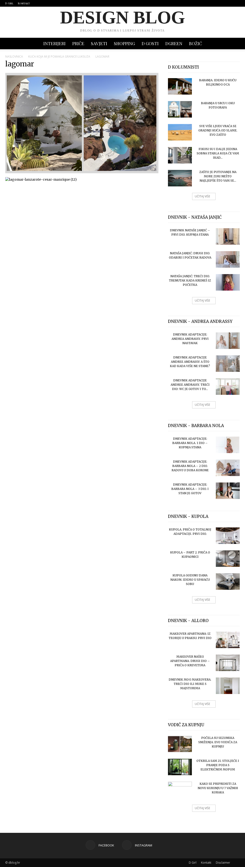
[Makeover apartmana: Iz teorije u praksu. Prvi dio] (228, 640)
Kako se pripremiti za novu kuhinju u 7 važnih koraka (218, 788)
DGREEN (173, 43)
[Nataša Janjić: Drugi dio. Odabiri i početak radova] (228, 259)
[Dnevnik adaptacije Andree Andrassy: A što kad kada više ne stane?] (228, 363)
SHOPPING (124, 43)
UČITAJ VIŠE (202, 196)
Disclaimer (223, 863)
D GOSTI (150, 43)
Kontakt (24, 3)
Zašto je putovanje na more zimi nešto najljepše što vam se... (217, 176)
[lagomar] (81, 172)
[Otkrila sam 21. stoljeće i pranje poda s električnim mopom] (180, 767)
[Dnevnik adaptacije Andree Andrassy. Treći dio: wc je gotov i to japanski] (228, 386)
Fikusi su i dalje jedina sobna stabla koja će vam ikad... (218, 153)
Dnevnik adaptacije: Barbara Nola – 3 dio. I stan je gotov (190, 489)
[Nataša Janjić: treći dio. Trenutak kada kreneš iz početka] (228, 282)
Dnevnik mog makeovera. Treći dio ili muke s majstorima (190, 684)
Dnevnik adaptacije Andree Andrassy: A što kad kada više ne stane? (190, 362)
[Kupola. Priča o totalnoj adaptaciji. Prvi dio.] (228, 535)
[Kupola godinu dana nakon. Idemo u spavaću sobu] (228, 581)
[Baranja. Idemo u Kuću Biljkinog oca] (180, 86)
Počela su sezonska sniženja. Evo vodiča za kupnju (217, 742)
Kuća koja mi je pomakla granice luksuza (59, 56)
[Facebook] (228, 3)
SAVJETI (99, 43)
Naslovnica (14, 56)
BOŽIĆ (195, 43)
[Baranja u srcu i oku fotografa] (180, 109)
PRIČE (78, 43)
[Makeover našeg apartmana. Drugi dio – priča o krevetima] (228, 663)
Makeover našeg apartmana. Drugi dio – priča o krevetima (190, 661)
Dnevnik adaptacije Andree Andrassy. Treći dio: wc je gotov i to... (190, 385)
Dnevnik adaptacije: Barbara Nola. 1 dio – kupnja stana (190, 443)
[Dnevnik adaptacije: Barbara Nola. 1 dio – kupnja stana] (228, 445)
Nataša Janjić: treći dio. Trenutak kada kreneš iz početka (190, 280)
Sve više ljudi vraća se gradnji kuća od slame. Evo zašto (217, 130)
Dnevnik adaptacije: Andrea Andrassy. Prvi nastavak (190, 339)
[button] (234, 44)
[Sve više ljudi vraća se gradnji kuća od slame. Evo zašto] (180, 132)
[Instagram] (236, 3)
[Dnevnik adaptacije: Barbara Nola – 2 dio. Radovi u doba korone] (228, 468)
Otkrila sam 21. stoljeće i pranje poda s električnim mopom (217, 765)
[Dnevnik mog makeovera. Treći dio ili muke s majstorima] (228, 685)
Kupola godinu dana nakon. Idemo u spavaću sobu (190, 580)
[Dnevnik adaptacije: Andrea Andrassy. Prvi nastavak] (228, 340)
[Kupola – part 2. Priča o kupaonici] (228, 558)
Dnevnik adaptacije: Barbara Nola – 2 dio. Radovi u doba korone (190, 466)
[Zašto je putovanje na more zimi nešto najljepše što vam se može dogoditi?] (180, 178)
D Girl (9, 3)
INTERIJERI (54, 43)
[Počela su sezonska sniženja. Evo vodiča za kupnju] (180, 744)
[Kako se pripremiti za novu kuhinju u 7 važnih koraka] (180, 790)
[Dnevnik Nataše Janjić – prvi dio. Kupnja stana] (228, 236)
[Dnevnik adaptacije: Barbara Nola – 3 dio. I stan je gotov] (228, 490)
